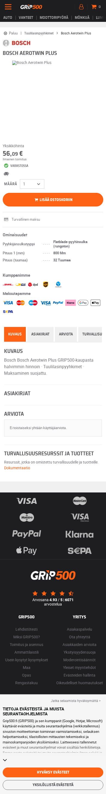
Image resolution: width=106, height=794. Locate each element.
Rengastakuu (26, 682)
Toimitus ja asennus (26, 644)
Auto (7, 18)
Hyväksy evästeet (53, 772)
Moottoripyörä (54, 18)
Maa (26, 667)
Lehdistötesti (26, 629)
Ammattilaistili (26, 652)
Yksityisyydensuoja (80, 652)
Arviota (66, 334)
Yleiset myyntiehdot (79, 667)
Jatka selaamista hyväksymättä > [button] (76, 700)
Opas (26, 675)
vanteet (26, 18)
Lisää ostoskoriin (56, 200)
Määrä (10, 184)
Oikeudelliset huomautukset (79, 682)
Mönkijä (82, 18)
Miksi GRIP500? (26, 636)
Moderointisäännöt (79, 659)
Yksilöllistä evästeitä (53, 785)
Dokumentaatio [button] (17, 467)
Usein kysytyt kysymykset (26, 659)
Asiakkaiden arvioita (79, 644)
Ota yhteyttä (79, 636)
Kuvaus (15, 334)
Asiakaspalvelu (79, 629)
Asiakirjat (40, 334)
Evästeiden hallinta (79, 675)
